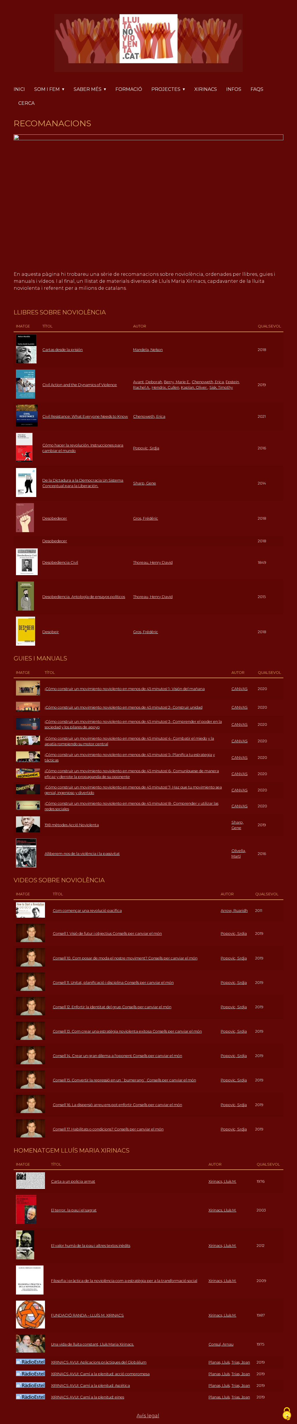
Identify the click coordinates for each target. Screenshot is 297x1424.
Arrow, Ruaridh (234, 910)
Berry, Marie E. (177, 382)
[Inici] (148, 44)
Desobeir (50, 632)
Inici (19, 89)
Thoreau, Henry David (153, 562)
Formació (128, 89)
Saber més (88, 89)
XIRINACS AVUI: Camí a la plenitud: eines (87, 1397)
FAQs (257, 89)
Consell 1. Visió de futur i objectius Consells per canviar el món (107, 933)
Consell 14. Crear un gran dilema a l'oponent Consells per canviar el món (117, 1056)
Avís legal (148, 1415)
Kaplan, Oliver (194, 387)
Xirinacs (205, 89)
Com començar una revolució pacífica (87, 910)
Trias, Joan (240, 1362)
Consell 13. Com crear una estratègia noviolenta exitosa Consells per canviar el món (127, 1031)
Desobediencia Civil (60, 562)
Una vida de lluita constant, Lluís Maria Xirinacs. (92, 1344)
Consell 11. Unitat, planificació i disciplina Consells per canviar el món (113, 982)
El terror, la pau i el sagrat (74, 1210)
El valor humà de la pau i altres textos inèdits (90, 1245)
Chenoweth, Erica (208, 382)
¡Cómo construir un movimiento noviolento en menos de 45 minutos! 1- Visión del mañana (125, 689)
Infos (233, 89)
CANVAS (239, 689)
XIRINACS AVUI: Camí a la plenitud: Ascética (90, 1385)
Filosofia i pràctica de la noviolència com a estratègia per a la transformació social (124, 1281)
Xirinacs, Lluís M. (222, 1181)
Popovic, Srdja (146, 448)
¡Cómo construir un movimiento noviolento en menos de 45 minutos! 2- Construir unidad (123, 707)
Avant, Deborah (147, 382)
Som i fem (47, 89)
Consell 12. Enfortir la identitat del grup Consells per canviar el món (112, 1007)
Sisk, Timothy (221, 387)
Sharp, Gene (144, 483)
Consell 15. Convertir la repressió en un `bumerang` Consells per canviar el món (124, 1080)
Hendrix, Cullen (165, 387)
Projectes (165, 89)
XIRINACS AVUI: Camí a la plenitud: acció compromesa (100, 1374)
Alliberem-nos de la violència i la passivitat (82, 853)
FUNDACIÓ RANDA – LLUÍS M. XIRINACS (87, 1315)
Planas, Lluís (219, 1362)
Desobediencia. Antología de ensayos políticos (83, 597)
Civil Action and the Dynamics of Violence (79, 385)
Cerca (26, 103)
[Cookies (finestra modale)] (287, 1414)
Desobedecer (54, 518)
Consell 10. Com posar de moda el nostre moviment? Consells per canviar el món (125, 958)
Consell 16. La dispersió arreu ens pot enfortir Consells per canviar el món (117, 1105)
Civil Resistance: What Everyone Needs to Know (85, 416)
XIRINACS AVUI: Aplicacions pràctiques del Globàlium (98, 1362)
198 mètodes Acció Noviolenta (72, 825)
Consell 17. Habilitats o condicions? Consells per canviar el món (108, 1129)
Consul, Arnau (221, 1344)
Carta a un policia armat (73, 1181)
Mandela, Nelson (148, 350)
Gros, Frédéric (145, 518)
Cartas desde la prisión (62, 350)
